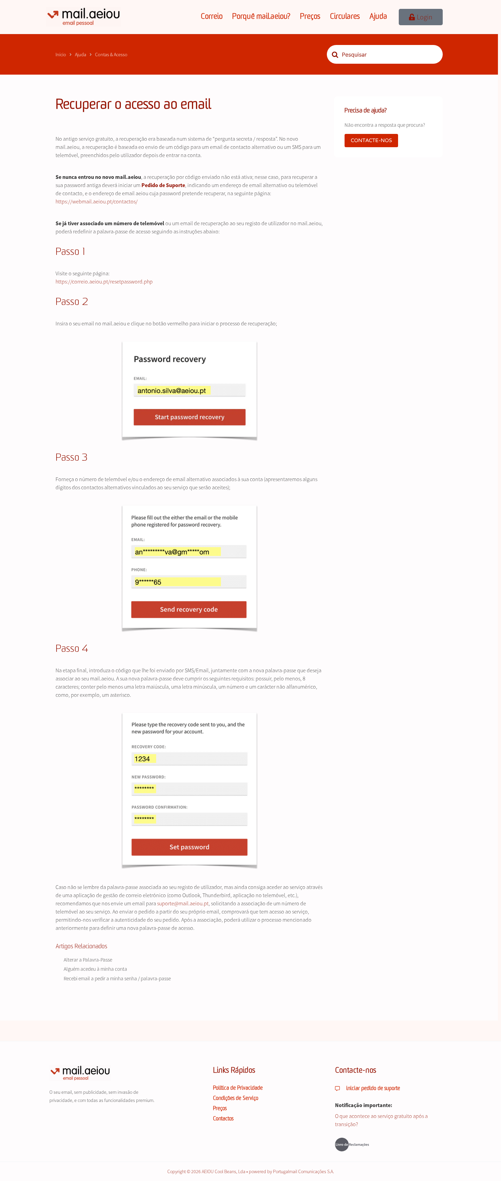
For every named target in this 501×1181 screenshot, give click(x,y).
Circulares (345, 17)
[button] (421, 17)
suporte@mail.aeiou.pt (183, 903)
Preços (310, 17)
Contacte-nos (371, 140)
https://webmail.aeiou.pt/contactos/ (97, 201)
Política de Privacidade (238, 1088)
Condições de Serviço (235, 1098)
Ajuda (378, 17)
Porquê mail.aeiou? (261, 17)
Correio (212, 17)
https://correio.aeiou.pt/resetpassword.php (104, 281)
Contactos (223, 1119)
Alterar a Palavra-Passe (88, 959)
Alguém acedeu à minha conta (95, 969)
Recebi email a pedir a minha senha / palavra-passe (117, 978)
